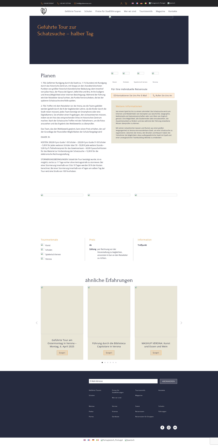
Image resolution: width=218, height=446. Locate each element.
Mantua (91, 406)
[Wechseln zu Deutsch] (141, 3)
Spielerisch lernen (140, 82)
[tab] (102, 362)
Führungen (162, 411)
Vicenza (115, 411)
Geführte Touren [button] (73, 11)
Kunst (115, 82)
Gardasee (115, 417)
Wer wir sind (130, 11)
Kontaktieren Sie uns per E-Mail (131, 95)
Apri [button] (62, 208)
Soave (137, 406)
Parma (91, 417)
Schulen (88, 11)
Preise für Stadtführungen (108, 11)
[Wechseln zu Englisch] (133, 3)
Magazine (160, 11)
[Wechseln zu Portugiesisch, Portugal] (157, 3)
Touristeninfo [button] (146, 11)
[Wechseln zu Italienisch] (146, 3)
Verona (155, 82)
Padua (91, 411)
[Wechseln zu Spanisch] (171, 3)
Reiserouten (139, 411)
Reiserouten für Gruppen (144, 417)
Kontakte (172, 11)
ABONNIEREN (168, 381)
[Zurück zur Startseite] (44, 11)
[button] (37, 323)
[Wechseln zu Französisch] (137, 3)
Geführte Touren (95, 390)
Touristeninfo (140, 390)
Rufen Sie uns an (164, 95)
